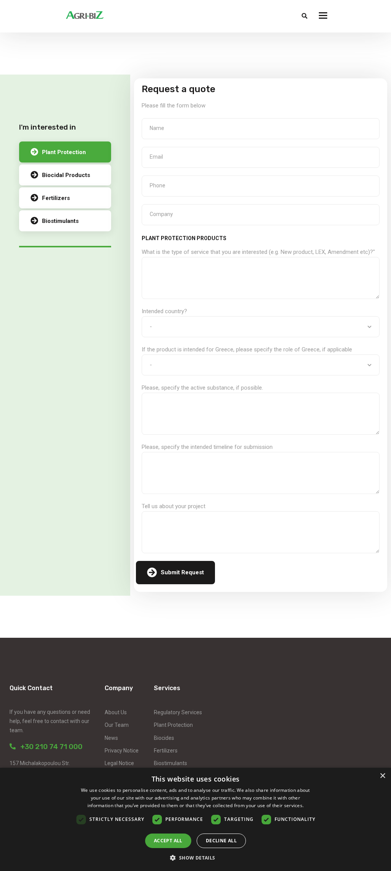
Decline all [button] (221, 840)
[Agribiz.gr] (85, 16)
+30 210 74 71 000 (49, 746)
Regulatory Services (178, 712)
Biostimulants (60, 221)
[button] (195, 858)
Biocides (164, 738)
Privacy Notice (122, 751)
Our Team (117, 725)
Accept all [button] (168, 840)
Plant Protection (64, 152)
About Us (116, 712)
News (111, 738)
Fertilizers (56, 198)
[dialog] (195, 819)
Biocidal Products (66, 175)
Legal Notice (119, 763)
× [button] (382, 776)
